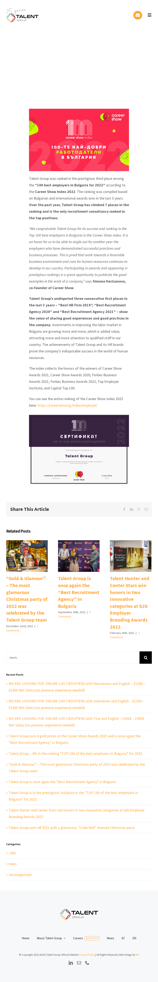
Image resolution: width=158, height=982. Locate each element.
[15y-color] (23, 6)
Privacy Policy (87, 955)
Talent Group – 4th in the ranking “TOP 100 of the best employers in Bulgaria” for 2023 (75, 753)
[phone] (87, 963)
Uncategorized (20, 874)
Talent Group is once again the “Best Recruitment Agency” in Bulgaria (79, 556)
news (13, 863)
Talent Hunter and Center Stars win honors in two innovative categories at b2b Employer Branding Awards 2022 (130, 556)
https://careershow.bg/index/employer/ (67, 405)
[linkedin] (71, 963)
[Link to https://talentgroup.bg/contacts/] (137, 15)
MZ (137, 955)
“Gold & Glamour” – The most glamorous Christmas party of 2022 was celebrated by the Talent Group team (27, 556)
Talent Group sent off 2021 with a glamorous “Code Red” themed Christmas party (72, 827)
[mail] (79, 963)
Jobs (12, 852)
